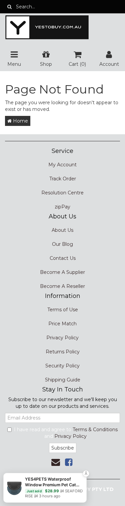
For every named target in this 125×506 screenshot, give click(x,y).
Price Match (62, 324)
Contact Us (63, 258)
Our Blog (62, 244)
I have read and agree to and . (66, 433)
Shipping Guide (62, 380)
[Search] (9, 7)
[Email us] (55, 462)
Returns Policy (63, 352)
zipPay (62, 207)
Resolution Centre (62, 193)
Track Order (62, 179)
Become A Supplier (62, 272)
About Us (62, 230)
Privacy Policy (62, 338)
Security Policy (62, 366)
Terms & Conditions (95, 430)
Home (20, 121)
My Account (62, 165)
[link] (68, 462)
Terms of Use (62, 310)
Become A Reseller (62, 286)
